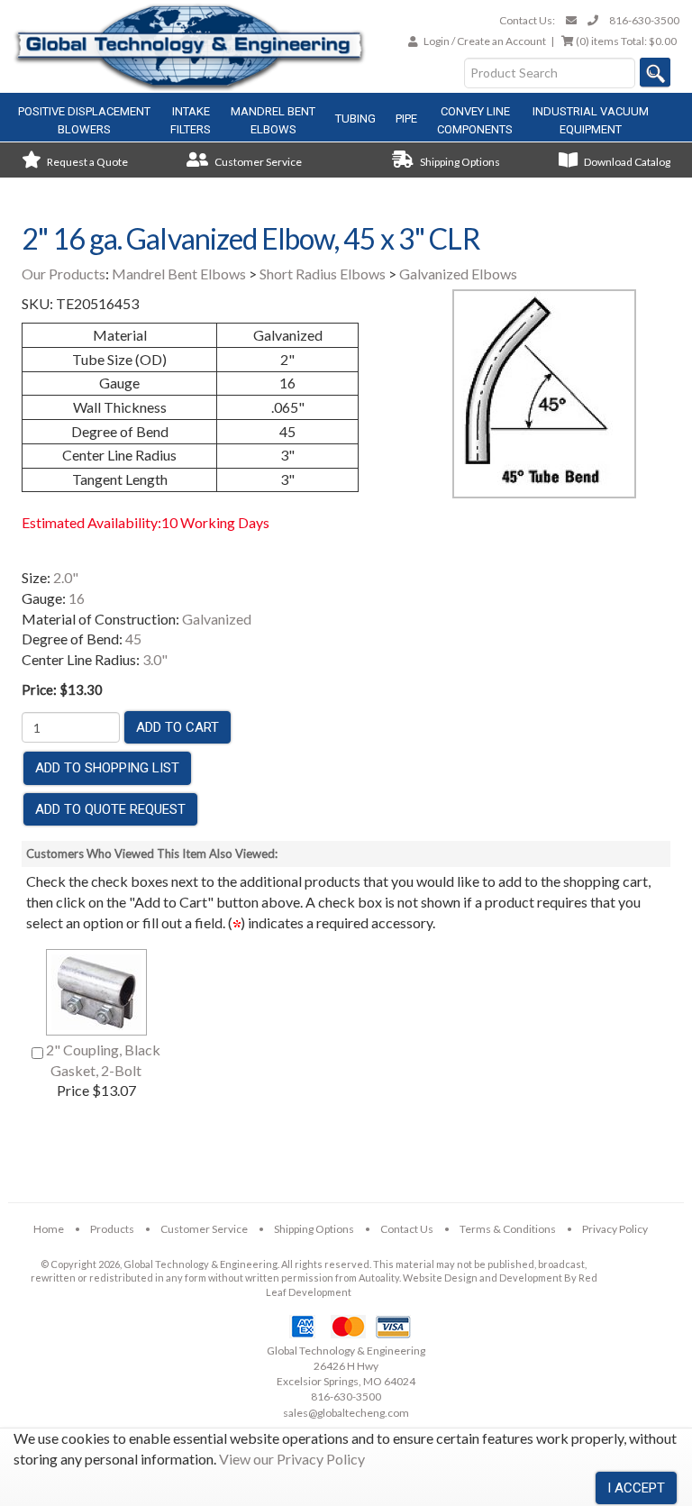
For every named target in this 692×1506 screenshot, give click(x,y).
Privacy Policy (615, 1229)
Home (48, 1229)
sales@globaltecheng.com (346, 1412)
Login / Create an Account (484, 41)
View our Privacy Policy (292, 1458)
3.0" (155, 659)
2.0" (65, 577)
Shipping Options (459, 162)
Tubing (355, 118)
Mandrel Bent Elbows (179, 273)
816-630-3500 (644, 20)
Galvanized (216, 618)
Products (112, 1229)
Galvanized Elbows (458, 273)
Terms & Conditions (508, 1229)
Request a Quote (86, 162)
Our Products (63, 273)
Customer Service (257, 162)
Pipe (406, 118)
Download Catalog (626, 162)
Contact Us (406, 1229)
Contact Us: (527, 20)
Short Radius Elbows (323, 273)
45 (133, 638)
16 (76, 598)
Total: (626, 41)
